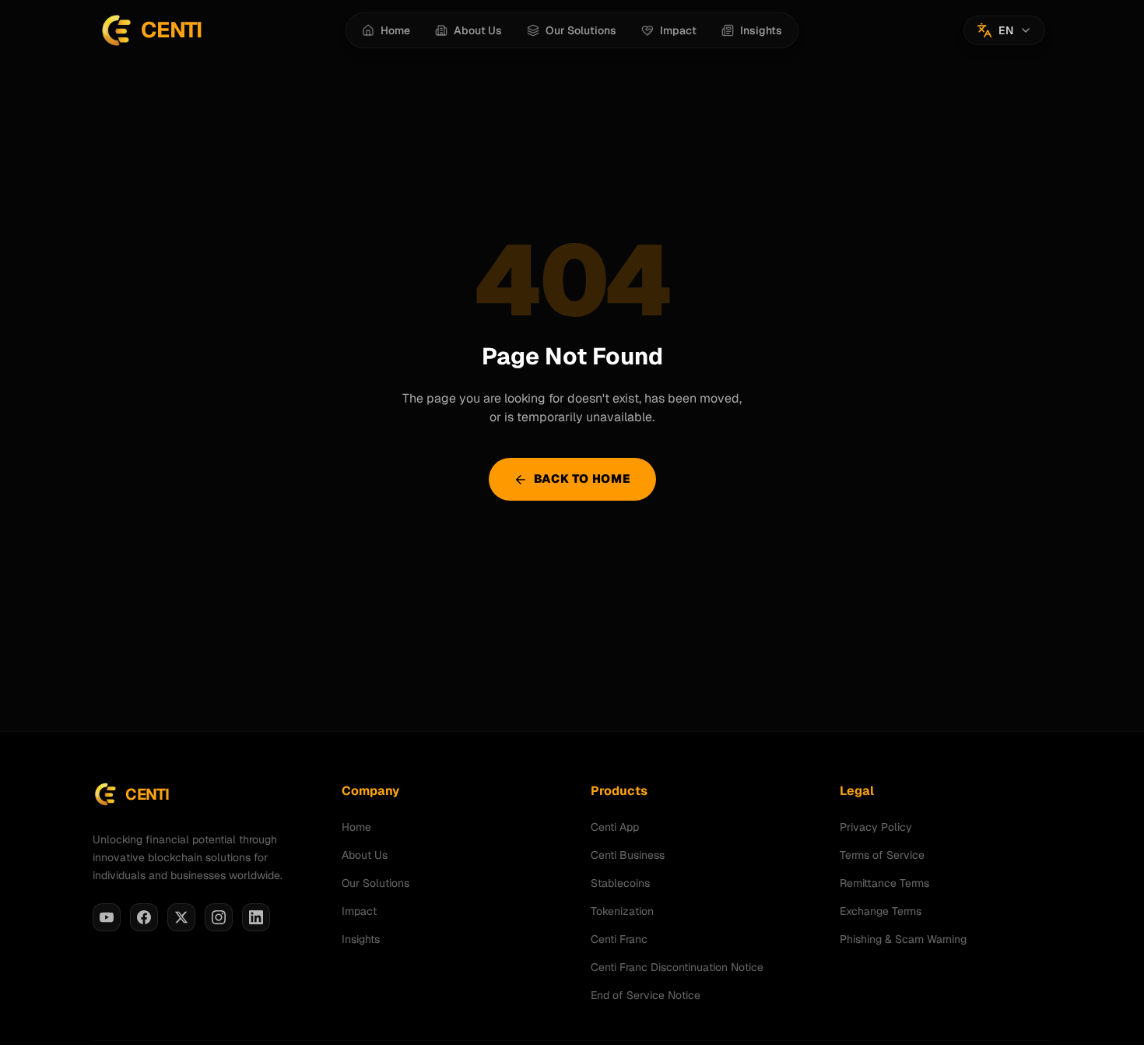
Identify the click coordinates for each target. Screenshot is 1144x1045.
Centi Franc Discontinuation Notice (677, 967)
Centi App (615, 827)
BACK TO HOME (582, 478)
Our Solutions (375, 883)
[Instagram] (219, 917)
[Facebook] (144, 917)
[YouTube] (107, 917)
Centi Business (628, 855)
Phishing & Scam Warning (903, 939)
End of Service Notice (645, 995)
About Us (365, 855)
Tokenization (622, 911)
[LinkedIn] (256, 917)
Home (356, 827)
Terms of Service (882, 855)
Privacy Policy (876, 827)
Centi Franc (619, 939)
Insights (361, 939)
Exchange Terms (880, 911)
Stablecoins (620, 883)
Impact (359, 911)
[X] (181, 917)
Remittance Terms (884, 883)
